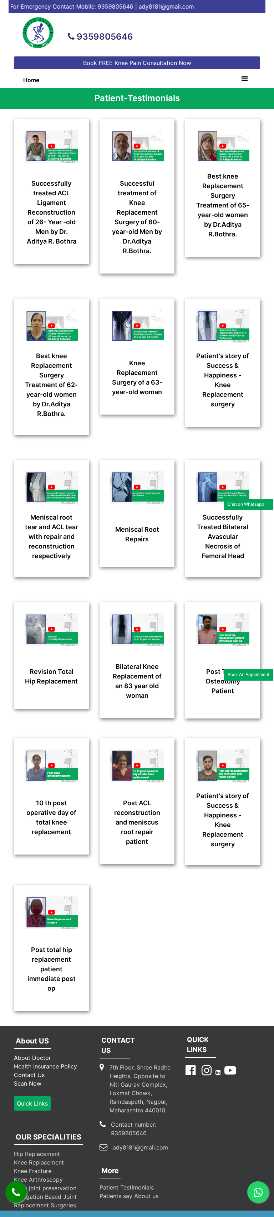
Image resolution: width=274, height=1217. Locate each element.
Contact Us (29, 1074)
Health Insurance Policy (45, 1066)
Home (33, 80)
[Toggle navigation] (244, 80)
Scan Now (27, 1083)
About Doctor (32, 1057)
